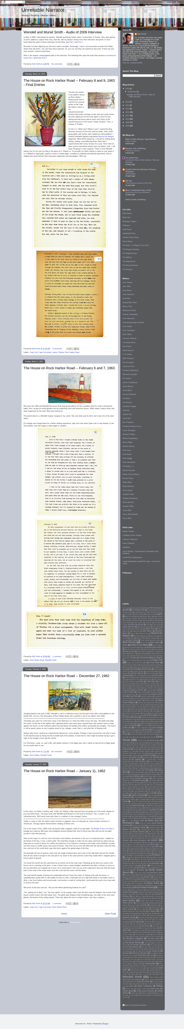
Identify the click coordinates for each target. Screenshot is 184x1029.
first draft (157, 727)
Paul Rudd (137, 853)
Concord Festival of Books (133, 690)
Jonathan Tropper (129, 406)
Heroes (149, 747)
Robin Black (127, 482)
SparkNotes (154, 905)
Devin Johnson (140, 705)
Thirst (152, 953)
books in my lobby (139, 645)
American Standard (147, 618)
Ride (140, 879)
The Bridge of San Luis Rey (101, 829)
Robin (124, 885)
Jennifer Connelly (135, 772)
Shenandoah (127, 898)
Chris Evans (148, 675)
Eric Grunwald (128, 362)
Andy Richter (135, 620)
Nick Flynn (127, 450)
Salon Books (128, 241)
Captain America (146, 665)
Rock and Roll (155, 885)
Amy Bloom (127, 290)
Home (64, 914)
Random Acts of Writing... (136, 148)
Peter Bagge (127, 458)
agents (159, 614)
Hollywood (126, 749)
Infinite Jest (149, 755)
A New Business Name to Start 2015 (138, 183)
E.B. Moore (149, 715)
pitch (138, 857)
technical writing (129, 917)
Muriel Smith (139, 820)
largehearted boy (129, 233)
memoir (125, 812)
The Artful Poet (131, 158)
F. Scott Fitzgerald (128, 723)
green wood (139, 737)
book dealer (145, 640)
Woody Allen (156, 981)
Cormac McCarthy (154, 692)
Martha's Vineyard (151, 808)
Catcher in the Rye (139, 667)
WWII (152, 993)
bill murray (154, 636)
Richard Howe (128, 478)
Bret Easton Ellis (143, 651)
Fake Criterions (128, 543)
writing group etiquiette (145, 991)
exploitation (156, 721)
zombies (125, 997)
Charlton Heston (138, 671)
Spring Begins (130, 174)
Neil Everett (152, 831)
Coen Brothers (152, 684)
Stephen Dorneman (130, 498)
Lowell (125, 801)
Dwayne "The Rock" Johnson (134, 715)
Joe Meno (126, 398)
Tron (131, 963)
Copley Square (141, 692)
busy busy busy (144, 660)
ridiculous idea (148, 879)
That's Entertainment (129, 919)
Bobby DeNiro (140, 638)
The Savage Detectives (138, 945)
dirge (155, 707)
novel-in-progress (139, 840)
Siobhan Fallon (128, 494)
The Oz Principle (144, 940)
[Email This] (68, 64)
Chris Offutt (127, 334)
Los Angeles (142, 799)
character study (145, 669)
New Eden (135, 834)
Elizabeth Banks (145, 719)
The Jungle (156, 934)
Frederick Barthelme (130, 370)
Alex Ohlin (127, 286)
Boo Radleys (152, 638)
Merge (140, 812)
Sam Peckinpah (155, 892)
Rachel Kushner (129, 470)
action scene (151, 614)
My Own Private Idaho (153, 825)
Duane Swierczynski (156, 713)
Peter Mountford (129, 462)
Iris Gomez (127, 378)
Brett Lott (154, 651)
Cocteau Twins (139, 684)
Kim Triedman (128, 422)
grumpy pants (142, 740)
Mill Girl (128, 181)
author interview (128, 627)
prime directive (155, 861)
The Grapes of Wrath (138, 930)
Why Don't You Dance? (132, 979)
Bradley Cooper (128, 651)
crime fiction (133, 696)
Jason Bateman (151, 768)
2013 (127, 109)
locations (145, 797)
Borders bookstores (131, 647)
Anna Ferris (126, 622)
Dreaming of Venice (132, 151)
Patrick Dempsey (134, 851)
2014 (127, 105)
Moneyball (139, 818)
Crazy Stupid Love (129, 694)
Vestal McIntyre (134, 972)
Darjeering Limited (149, 698)
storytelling (131, 913)
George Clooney (130, 732)
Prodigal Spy (127, 863)
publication (156, 863)
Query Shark (148, 868)
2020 (127, 89)
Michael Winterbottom (147, 814)
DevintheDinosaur (154, 705)
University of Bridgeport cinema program (146, 965)
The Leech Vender (154, 936)
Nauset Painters (139, 831)
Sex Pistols (142, 896)
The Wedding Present (153, 949)
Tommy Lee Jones (131, 959)
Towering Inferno (128, 961)
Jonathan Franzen (142, 778)
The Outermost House (129, 940)
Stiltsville (125, 911)
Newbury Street (155, 834)
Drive (160, 711)
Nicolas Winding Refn (153, 836)
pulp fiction (142, 866)
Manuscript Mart (155, 805)
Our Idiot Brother (134, 846)
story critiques (151, 911)
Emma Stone (156, 719)
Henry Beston (127, 747)
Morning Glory (149, 818)
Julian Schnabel (135, 782)
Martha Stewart (138, 808)
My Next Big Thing (138, 825)
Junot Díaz (159, 782)
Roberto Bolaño (153, 883)
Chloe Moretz (151, 673)
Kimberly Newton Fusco (132, 426)
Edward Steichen (147, 717)
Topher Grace (155, 959)
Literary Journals (137, 795)
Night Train (126, 838)
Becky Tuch (127, 306)
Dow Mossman (145, 711)
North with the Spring (148, 838)
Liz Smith (137, 797)
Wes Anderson (155, 977)
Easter (158, 715)
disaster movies (135, 709)
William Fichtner (150, 979)
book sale (144, 642)
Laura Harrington (129, 430)
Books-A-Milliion (157, 645)
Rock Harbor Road (72, 352)
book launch (156, 640)
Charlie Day (126, 671)
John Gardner (141, 774)
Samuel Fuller (127, 894)
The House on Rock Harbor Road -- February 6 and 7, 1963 (69, 368)
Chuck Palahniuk (130, 681)
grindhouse (149, 737)
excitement (147, 721)
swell (131, 915)
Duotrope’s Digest (129, 221)
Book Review (129, 642)
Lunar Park (145, 803)
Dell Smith (141, 34)
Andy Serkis (146, 620)
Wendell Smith (50, 660)
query (139, 868)
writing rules (135, 993)
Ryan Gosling (130, 892)
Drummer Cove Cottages (132, 713)
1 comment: (57, 656)
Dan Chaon (127, 346)
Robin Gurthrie (133, 885)
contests (149, 690)
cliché (141, 681)
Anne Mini (126, 298)
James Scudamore (130, 382)
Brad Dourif (147, 649)
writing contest (142, 988)
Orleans (152, 844)
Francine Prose (128, 366)
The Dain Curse (152, 924)
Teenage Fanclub (144, 917)
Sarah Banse (139, 894)
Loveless (157, 799)
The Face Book (134, 928)
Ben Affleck (147, 631)
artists (148, 624)
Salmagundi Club (143, 892)
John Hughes (152, 774)
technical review (155, 915)
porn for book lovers (143, 859)
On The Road (134, 844)
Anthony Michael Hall (153, 622)
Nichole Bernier (128, 446)
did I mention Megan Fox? (142, 707)
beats (141, 629)
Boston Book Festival (154, 647)
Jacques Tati (127, 764)
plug (151, 857)
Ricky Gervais (132, 879)
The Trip (154, 947)
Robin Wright (145, 885)
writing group (128, 991)
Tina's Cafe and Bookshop (138, 957)
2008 (127, 126)
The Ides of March (141, 932)
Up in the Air (138, 968)
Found (147, 730)
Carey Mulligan (157, 665)
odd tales (147, 842)
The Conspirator (138, 924)
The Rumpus (128, 269)
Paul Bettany (147, 851)
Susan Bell (127, 510)
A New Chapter (130, 141)
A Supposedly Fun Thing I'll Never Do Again (148, 612)
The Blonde (147, 922)
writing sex (144, 993)
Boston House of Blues (133, 649)
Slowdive (151, 903)
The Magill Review (130, 253)
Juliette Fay (127, 414)
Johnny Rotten (148, 776)
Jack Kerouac (140, 761)
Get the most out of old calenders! (137, 192)
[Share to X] (73, 64)
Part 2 (80, 42)
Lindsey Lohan (141, 793)
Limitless (131, 793)
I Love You (140, 753)
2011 (127, 116)
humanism (157, 749)
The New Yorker (153, 938)
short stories (129, 900)
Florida (125, 730)
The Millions (127, 257)
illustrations (150, 753)
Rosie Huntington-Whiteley (154, 890)
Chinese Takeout (137, 673)
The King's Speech (138, 936)
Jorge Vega (156, 778)
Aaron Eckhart (139, 614)
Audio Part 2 (42, 58)
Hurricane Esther (128, 753)
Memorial (132, 812)
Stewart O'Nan (128, 506)
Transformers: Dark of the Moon (145, 961)
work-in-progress (137, 984)
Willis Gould (133, 981)
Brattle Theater (128, 531)
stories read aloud (137, 911)
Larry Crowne (127, 791)
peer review (145, 855)
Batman (125, 629)
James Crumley (138, 764)
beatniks (133, 629)
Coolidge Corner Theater (132, 535)
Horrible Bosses (146, 749)
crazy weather (143, 694)
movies (159, 818)
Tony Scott (144, 959)
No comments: (57, 64)
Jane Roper (128, 768)
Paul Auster (127, 454)
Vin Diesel (153, 972)
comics (127, 688)
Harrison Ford (152, 743)
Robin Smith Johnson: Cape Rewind (140, 139)
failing (138, 723)
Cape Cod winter (45, 352)
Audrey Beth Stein (130, 302)
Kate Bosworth (129, 784)
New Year (144, 834)
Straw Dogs (141, 913)
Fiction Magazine (157, 725)
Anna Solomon (128, 294)
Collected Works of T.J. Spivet (140, 686)
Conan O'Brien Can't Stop (152, 688)
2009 (127, 122)
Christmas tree (146, 679)
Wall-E (133, 974)
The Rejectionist (129, 261)
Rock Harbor (34, 755)
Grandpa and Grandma (147, 734)
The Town (145, 947)
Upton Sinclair (150, 968)
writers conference (145, 986)
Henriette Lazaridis (130, 374)
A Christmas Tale (138, 610)
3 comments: (57, 349)
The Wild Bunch (140, 951)
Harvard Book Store (135, 745)
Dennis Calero (142, 702)
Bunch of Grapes (130, 660)
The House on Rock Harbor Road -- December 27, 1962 (66, 676)
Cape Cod (33, 352)
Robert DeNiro (151, 881)
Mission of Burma (128, 818)
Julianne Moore (148, 782)
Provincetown (138, 863)
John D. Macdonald (129, 774)
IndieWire (126, 547)
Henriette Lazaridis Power (152, 745)
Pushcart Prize (155, 865)
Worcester (126, 984)
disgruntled (146, 709)
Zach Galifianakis (155, 995)
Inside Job (135, 757)
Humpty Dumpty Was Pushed (149, 751)
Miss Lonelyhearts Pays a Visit (138, 190)
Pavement (126, 855)
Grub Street (127, 229)
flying (140, 730)
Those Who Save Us (145, 955)
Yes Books (132, 995)
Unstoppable (127, 968)
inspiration (146, 757)
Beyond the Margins (106, 136)
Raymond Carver (156, 872)
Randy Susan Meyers (131, 474)
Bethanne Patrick (129, 310)
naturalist (143, 829)
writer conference (150, 984)
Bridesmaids (142, 653)
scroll (149, 894)
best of (133, 633)
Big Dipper (137, 636)
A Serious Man (127, 612)
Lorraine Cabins (130, 799)
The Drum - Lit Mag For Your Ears (136, 245)
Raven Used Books (140, 872)
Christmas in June (134, 679)
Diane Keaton (127, 707)
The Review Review (130, 265)
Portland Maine (135, 861)
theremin (126, 953)
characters (157, 669)
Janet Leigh (139, 768)
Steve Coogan (154, 909)
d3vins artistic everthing (135, 200)
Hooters (136, 749)
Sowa (145, 905)
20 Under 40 (137, 608)
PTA (147, 863)
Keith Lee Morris (155, 784)
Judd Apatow (153, 780)
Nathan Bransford (129, 829)
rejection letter (155, 875)
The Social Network (156, 945)
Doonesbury (134, 711)
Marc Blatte (126, 808)
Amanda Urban (147, 616)
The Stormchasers (131, 947)
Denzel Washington (156, 702)
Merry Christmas (150, 812)
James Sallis (146, 766)
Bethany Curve (143, 633)
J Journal (149, 759)
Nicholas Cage (127, 836)
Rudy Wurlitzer (128, 486)
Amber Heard (158, 616)
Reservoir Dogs (127, 877)
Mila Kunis (157, 816)
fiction (134, 725)
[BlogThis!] (70, 64)
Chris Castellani (129, 330)
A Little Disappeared (154, 610)
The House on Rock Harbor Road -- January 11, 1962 (64, 771)
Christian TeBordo (129, 338)
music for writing (145, 823)
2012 (127, 112)
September (132, 92)
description (128, 705)
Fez (128, 725)
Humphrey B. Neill (129, 751)
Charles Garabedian (130, 314)
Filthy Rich (147, 727)
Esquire (139, 721)
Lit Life (151, 793)
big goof (146, 636)
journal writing (140, 780)
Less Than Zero (152, 791)
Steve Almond (128, 502)
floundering (132, 730)
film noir (128, 728)
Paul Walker (147, 853)
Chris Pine (128, 677)
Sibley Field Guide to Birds (150, 901)
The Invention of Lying (143, 934)
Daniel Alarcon (128, 350)
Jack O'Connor (155, 761)
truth (137, 963)
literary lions (151, 795)
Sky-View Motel (141, 903)
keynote (149, 787)
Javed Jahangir (136, 770)
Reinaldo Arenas (143, 875)
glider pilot (153, 732)
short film (157, 898)
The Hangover (152, 930)
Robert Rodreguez (137, 883)
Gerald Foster (142, 732)
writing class (130, 988)
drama (155, 711)
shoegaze (148, 898)
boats (131, 638)
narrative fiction (139, 827)
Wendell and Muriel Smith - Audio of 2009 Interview (63, 32)
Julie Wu (126, 410)
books (125, 645)
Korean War (134, 789)
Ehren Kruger (133, 719)
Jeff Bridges (149, 770)
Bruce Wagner (157, 658)
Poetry (125, 859)
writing (159, 986)
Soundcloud (110, 55)
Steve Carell (141, 909)
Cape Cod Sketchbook (134, 662)
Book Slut (126, 217)
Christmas (151, 677)
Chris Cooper (137, 675)
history (158, 747)
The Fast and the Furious (149, 928)
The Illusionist (153, 932)
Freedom (155, 730)
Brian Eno (132, 653)
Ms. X (128, 820)
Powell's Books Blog (130, 237)
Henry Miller (139, 747)
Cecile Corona (151, 667)
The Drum (145, 926)
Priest (145, 861)
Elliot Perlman (128, 358)
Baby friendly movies (143, 627)
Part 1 (72, 42)
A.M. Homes (127, 282)
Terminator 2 (156, 917)
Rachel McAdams (137, 870)
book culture (133, 640)
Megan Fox (156, 810)
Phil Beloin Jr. (157, 855)
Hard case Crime (140, 743)
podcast (157, 857)
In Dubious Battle (136, 755)
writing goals (155, 988)
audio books (156, 624)
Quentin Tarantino (128, 868)
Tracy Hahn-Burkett (130, 514)
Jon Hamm (159, 776)
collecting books (157, 686)
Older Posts (110, 914)
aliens (138, 616)
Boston (142, 647)
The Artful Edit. (145, 919)
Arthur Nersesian (136, 624)
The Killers (126, 936)
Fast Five (145, 723)
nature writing (155, 829)
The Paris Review (157, 940)
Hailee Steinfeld (128, 743)
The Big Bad (136, 922)
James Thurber (58, 352)
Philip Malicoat (130, 857)
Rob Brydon (140, 881)
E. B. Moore (127, 354)
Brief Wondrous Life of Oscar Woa (144, 656)
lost (150, 799)
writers (131, 986)
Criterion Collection (130, 539)
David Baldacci (137, 700)
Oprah (144, 844)
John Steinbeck (135, 776)
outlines (157, 846)
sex (134, 896)
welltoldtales (156, 974)
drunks (145, 713)
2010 (127, 119)
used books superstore (138, 970)
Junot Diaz (127, 418)
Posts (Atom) (75, 922)
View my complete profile (132, 63)
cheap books (150, 671)
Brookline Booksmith (141, 658)
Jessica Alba (147, 772)
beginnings (136, 631)
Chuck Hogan (158, 679)
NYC (140, 842)
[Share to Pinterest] (78, 64)
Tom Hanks (159, 957)
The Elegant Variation (131, 249)
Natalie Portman (155, 827)
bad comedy (156, 627)
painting (150, 849)
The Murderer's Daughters (133, 938)
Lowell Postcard (155, 801)
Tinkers (151, 957)
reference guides (130, 875)
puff (133, 865)
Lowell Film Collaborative (132, 557)
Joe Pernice (127, 402)
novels (154, 840)
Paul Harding (127, 853)
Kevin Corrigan (127, 787)
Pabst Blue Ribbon (139, 849)
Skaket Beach (128, 903)
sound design (135, 905)
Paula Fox (157, 853)
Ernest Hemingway (128, 721)
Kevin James (140, 787)
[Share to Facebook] (75, 64)
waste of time (143, 974)
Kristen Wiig (144, 789)
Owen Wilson (127, 849)
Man (146, 805)
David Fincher (150, 700)
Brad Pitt (157, 649)
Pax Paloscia (135, 855)
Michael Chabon (129, 434)
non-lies (135, 838)
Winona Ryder (144, 981)
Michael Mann (132, 814)
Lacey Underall (155, 789)
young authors (142, 995)
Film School (138, 727)
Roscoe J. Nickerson (136, 890)
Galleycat (126, 225)
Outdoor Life (147, 846)
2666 (127, 610)
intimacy (125, 759)
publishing (126, 865)
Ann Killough (156, 620)
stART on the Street (142, 907)
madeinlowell (136, 805)
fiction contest (144, 725)
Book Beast (127, 213)
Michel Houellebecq (130, 438)
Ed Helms (126, 717)
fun (161, 730)
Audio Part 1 (28, 58)
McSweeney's (145, 810)
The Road (147, 943)
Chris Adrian (127, 326)
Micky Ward (135, 816)
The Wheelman (127, 951)
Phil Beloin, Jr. (128, 466)
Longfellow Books (156, 797)
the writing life (154, 951)
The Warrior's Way (138, 949)
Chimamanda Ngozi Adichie (133, 322)
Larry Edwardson (139, 791)
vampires (152, 970)
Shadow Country (154, 896)
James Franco (150, 764)
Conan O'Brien (136, 688)
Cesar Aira (133, 669)
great (130, 737)
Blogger (105, 1024)
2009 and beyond (155, 608)
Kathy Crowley (141, 784)
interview (156, 757)
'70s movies (126, 608)
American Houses (131, 618)
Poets (132, 859)
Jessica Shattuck (129, 394)
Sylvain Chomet (141, 915)
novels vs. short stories (130, 842)
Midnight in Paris (146, 816)
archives (125, 624)
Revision (147, 877)
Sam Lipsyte (127, 490)
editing (135, 717)
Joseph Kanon (127, 780)
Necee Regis (128, 442)
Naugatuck (126, 831)
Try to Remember (149, 964)
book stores (155, 642)
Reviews (138, 877)
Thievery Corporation (139, 953)
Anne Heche (138, 622)
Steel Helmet (156, 907)
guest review (155, 740)
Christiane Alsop (129, 342)
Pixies (145, 857)
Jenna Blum (127, 390)
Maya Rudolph (133, 810)
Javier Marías (128, 386)
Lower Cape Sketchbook (131, 803)
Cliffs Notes (151, 681)
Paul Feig (157, 851)
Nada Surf (126, 827)
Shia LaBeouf (138, 898)
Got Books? (134, 734)
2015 (127, 102)
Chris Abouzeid (128, 318)
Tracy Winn (127, 518)
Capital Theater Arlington (130, 665)
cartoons (127, 667)
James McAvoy (135, 766)
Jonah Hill (128, 778)
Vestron (144, 972)
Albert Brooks (129, 616)
